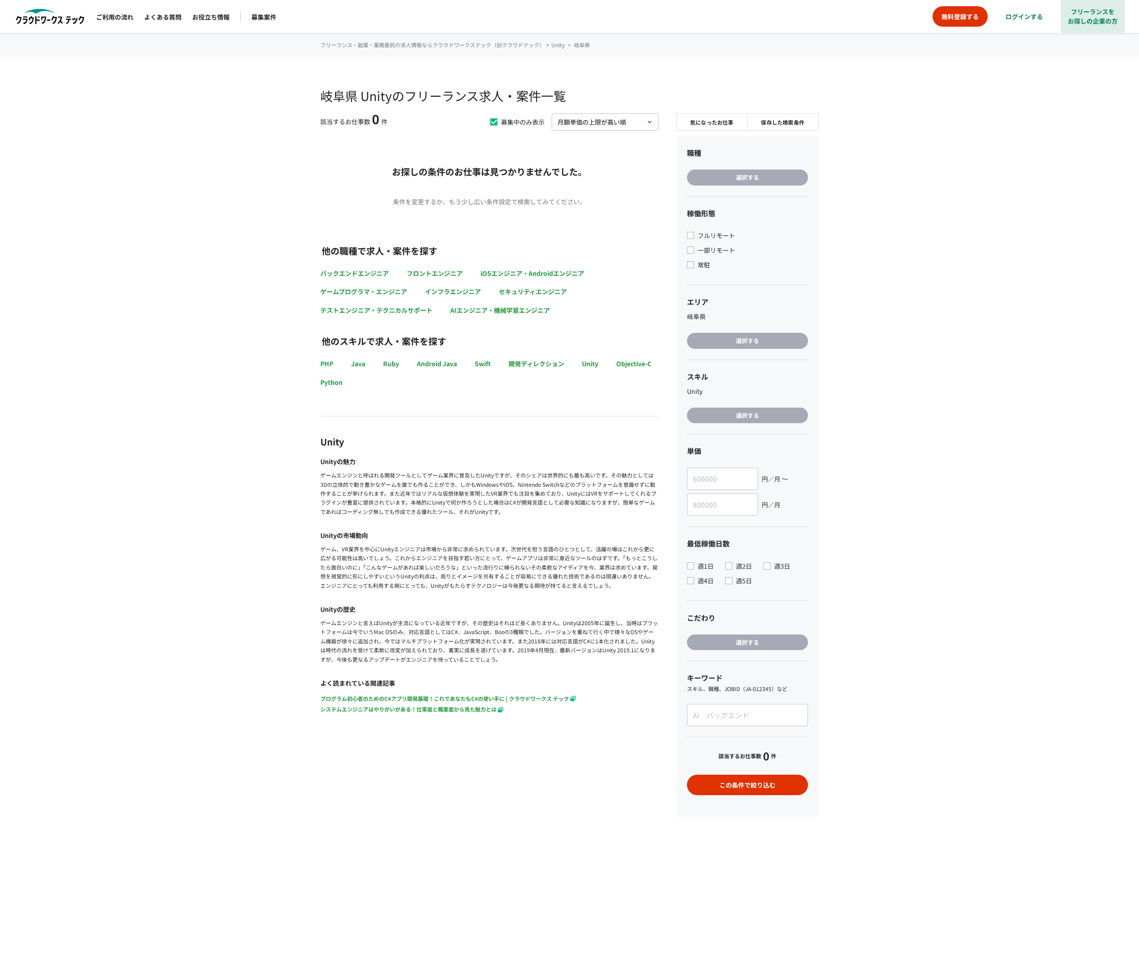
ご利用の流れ (114, 16)
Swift (483, 363)
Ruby (391, 363)
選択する (747, 177)
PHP (326, 363)
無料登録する (960, 16)
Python (331, 382)
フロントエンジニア (435, 273)
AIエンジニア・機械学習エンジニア (500, 310)
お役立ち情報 (211, 16)
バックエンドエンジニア (354, 273)
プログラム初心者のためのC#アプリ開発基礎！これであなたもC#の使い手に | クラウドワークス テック (444, 698)
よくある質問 (163, 16)
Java (358, 363)
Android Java (437, 363)
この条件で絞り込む (747, 784)
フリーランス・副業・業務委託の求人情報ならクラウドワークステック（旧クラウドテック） (432, 45)
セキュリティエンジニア (533, 291)
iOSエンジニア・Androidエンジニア (532, 273)
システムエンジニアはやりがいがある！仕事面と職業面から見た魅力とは (408, 709)
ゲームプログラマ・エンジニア (363, 291)
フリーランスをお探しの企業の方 (1093, 16)
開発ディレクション (536, 363)
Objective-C (633, 363)
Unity (590, 363)
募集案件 (263, 16)
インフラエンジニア (453, 291)
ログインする (1024, 16)
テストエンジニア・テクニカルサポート (376, 310)
